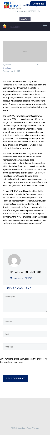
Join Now (25, 19)
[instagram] (25, 15)
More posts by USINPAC (21, 278)
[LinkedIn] (24, 236)
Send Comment (15, 378)
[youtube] (36, 15)
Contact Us (28, 5)
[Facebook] (4, 236)
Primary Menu (45, 27)
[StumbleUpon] (27, 236)
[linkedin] (17, 15)
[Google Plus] (12, 236)
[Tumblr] (20, 236)
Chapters (7, 68)
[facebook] (13, 15)
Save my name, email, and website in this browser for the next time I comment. (23, 360)
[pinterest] (29, 15)
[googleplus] (33, 15)
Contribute (38, 3)
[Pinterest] (16, 236)
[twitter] (21, 15)
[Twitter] (8, 236)
